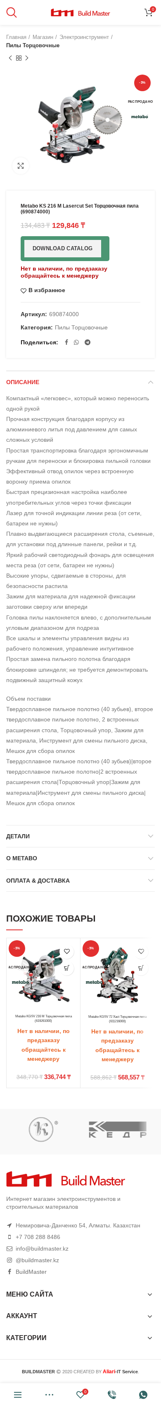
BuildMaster (31, 1271)
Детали (18, 836)
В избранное (46, 290)
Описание (22, 382)
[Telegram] (87, 342)
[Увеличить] (20, 165)
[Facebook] (66, 342)
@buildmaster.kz (37, 1260)
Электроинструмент (84, 37)
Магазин (43, 37)
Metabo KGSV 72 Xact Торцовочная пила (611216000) (117, 1018)
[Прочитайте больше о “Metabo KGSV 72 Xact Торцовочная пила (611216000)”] (141, 968)
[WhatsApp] (76, 342)
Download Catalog (63, 248)
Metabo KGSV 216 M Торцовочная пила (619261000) (43, 1018)
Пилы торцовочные (32, 45)
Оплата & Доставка (38, 880)
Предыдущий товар (10, 58)
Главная (16, 37)
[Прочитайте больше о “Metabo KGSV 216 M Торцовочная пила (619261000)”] (66, 968)
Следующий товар (27, 58)
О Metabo (21, 858)
